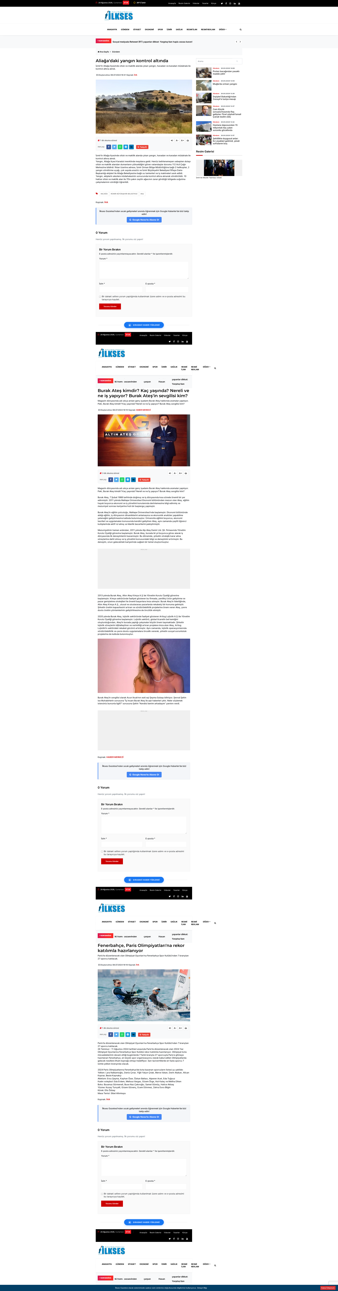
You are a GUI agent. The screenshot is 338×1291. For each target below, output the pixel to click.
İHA (135, 75)
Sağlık (179, 29)
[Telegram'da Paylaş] (125, 147)
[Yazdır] (188, 140)
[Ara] (237, 61)
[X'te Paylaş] (114, 147)
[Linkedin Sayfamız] (235, 3)
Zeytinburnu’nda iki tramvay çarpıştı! (131, 41)
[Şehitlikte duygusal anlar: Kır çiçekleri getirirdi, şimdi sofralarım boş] (204, 140)
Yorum (103, 258)
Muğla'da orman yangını (225, 84)
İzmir (169, 29)
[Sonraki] (240, 42)
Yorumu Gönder (110, 306)
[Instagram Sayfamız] (230, 3)
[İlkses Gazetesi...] (119, 15)
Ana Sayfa (104, 52)
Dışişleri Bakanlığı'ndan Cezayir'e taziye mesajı (224, 97)
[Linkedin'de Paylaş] (131, 147)
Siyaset (137, 29)
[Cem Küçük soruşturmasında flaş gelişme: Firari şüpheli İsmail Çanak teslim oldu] (204, 110)
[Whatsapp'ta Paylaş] (120, 147)
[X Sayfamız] (222, 3)
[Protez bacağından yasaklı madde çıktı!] (204, 72)
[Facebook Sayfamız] (226, 3)
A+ (182, 140)
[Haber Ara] (240, 29)
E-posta (150, 283)
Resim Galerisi (184, 3)
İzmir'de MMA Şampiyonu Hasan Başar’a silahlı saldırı (164, 381)
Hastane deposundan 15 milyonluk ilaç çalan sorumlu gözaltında (225, 127)
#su (142, 194)
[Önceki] (236, 42)
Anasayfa (172, 3)
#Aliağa (104, 194)
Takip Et (143, 147)
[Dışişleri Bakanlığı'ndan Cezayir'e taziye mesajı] (204, 98)
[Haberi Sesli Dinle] (172, 140)
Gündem (125, 29)
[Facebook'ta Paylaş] (108, 147)
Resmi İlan (192, 29)
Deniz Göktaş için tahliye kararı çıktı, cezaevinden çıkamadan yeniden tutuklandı (132, 381)
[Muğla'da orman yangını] (204, 85)
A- (177, 140)
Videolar (196, 3)
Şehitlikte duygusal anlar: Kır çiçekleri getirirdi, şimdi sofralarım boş (226, 141)
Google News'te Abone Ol (145, 219)
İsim (102, 283)
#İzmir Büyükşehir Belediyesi (124, 194)
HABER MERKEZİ (143, 410)
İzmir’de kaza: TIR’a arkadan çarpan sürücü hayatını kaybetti (149, 381)
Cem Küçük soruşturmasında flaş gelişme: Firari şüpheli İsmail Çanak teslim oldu (227, 113)
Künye (213, 3)
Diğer (222, 29)
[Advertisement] (194, 16)
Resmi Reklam (208, 29)
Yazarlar (205, 3)
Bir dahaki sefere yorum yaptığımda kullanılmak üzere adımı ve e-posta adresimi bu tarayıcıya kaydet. (143, 298)
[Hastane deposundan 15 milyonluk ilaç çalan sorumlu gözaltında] (204, 126)
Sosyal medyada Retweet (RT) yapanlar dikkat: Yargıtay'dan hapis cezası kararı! (180, 381)
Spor (160, 29)
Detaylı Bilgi (202, 1288)
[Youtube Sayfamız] (239, 3)
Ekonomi (149, 29)
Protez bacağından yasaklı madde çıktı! (226, 72)
